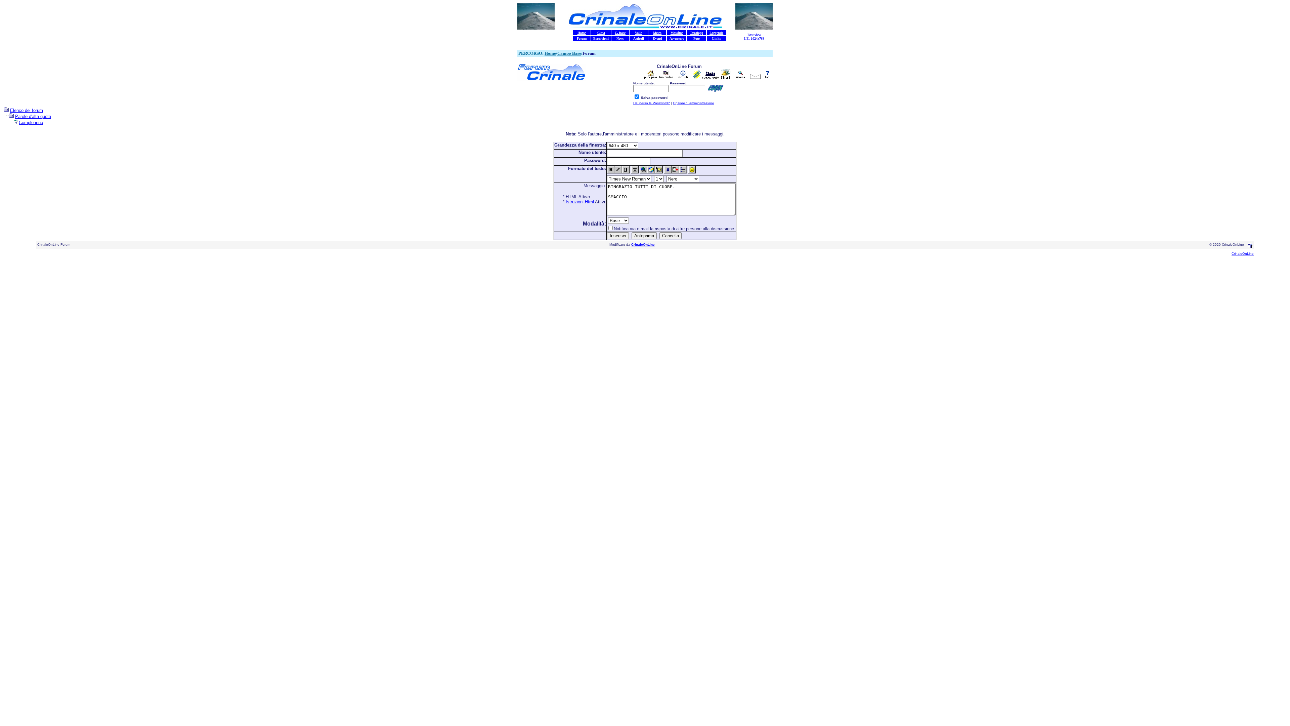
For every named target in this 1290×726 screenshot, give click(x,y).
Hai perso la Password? (651, 103)
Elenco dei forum (26, 110)
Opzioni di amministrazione (693, 103)
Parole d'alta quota (33, 116)
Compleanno (31, 122)
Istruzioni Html (580, 201)
